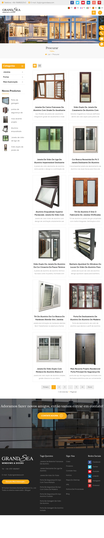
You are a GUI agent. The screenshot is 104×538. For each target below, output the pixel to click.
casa (68, 461)
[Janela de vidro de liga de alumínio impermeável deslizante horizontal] (5, 138)
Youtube (96, 471)
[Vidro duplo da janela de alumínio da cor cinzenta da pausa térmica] (49, 244)
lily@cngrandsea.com (16, 475)
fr (84, 8)
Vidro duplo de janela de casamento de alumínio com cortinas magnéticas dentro (17, 149)
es (96, 8)
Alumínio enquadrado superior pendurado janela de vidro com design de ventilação (17, 130)
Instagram (96, 481)
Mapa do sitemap (73, 480)
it (90, 8)
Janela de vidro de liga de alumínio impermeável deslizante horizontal (17, 139)
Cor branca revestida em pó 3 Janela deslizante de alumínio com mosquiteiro (85, 161)
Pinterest (96, 485)
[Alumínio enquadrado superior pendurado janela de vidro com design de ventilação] (5, 129)
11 (76, 387)
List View (39, 66)
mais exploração (10, 82)
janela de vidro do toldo (49, 475)
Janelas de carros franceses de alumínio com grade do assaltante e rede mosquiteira (49, 109)
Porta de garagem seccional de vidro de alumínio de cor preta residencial (18, 102)
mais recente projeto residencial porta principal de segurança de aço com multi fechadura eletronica (18, 121)
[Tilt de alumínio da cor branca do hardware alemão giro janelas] (49, 296)
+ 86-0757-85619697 (12, 469)
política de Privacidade (75, 489)
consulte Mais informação (15, 482)
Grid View (35, 66)
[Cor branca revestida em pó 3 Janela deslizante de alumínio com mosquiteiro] (85, 139)
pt (72, 8)
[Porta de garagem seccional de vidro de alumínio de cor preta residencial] (5, 101)
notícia (69, 475)
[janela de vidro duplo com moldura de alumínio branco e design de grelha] (49, 348)
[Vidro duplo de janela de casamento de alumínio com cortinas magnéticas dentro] (5, 147)
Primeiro (46, 387)
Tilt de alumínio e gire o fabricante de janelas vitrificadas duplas (85, 214)
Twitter (95, 467)
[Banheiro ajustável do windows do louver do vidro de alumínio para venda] (85, 244)
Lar (49, 54)
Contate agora (49, 416)
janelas (6, 72)
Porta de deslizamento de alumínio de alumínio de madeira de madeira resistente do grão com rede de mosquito (85, 318)
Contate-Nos (71, 471)
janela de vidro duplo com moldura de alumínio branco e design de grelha (49, 371)
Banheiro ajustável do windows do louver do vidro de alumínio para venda (85, 266)
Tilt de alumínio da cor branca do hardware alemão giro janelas (49, 318)
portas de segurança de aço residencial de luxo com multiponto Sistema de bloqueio (17, 111)
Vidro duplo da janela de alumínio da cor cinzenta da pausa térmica (49, 265)
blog (68, 494)
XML (67, 484)
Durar (90, 387)
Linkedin (96, 476)
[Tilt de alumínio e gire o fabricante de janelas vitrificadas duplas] (85, 191)
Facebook (96, 462)
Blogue (27, 490)
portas (6, 77)
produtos (69, 466)
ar (102, 8)
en (78, 8)
